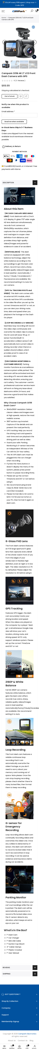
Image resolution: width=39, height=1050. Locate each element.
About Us (12, 1040)
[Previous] (4, 42)
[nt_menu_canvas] (5, 11)
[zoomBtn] (34, 57)
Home (4, 18)
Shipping (5, 90)
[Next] (34, 42)
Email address (8, 111)
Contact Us (22, 1040)
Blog (31, 1040)
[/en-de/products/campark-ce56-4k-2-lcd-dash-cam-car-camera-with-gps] (21, 96)
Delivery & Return (13, 146)
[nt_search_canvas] (32, 11)
